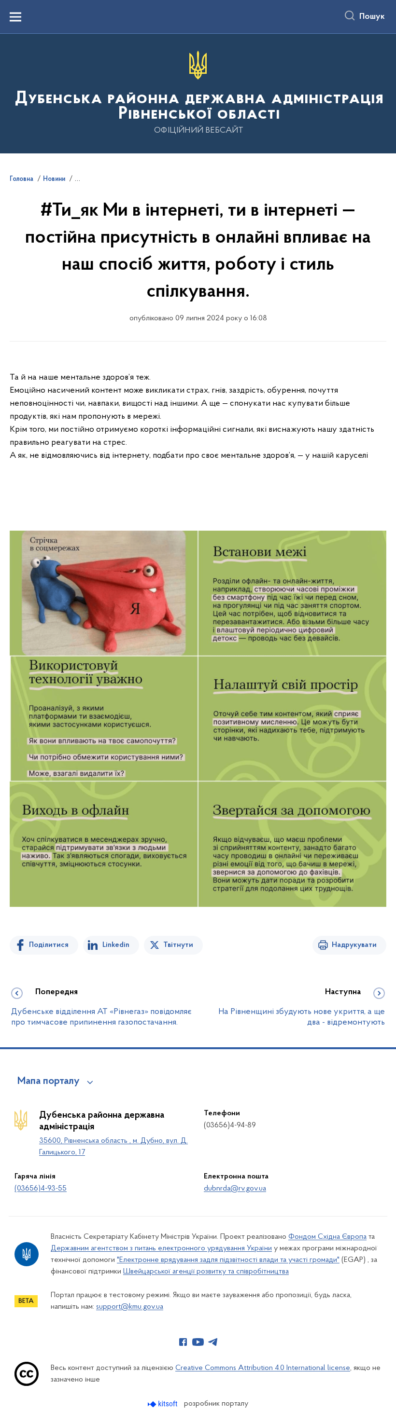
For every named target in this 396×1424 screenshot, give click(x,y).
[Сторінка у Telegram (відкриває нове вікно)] (213, 1342)
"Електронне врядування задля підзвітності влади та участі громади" (228, 1260)
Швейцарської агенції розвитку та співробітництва (206, 1271)
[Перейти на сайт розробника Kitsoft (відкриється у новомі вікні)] (163, 1404)
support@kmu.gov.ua (129, 1307)
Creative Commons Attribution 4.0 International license (262, 1368)
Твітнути (178, 945)
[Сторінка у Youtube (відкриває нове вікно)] (198, 1342)
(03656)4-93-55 (40, 1188)
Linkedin (115, 945)
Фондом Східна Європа (327, 1237)
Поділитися (49, 945)
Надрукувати (354, 945)
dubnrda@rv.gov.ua (235, 1188)
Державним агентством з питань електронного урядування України (161, 1248)
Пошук (372, 17)
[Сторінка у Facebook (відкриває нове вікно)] (183, 1342)
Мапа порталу (48, 1081)
